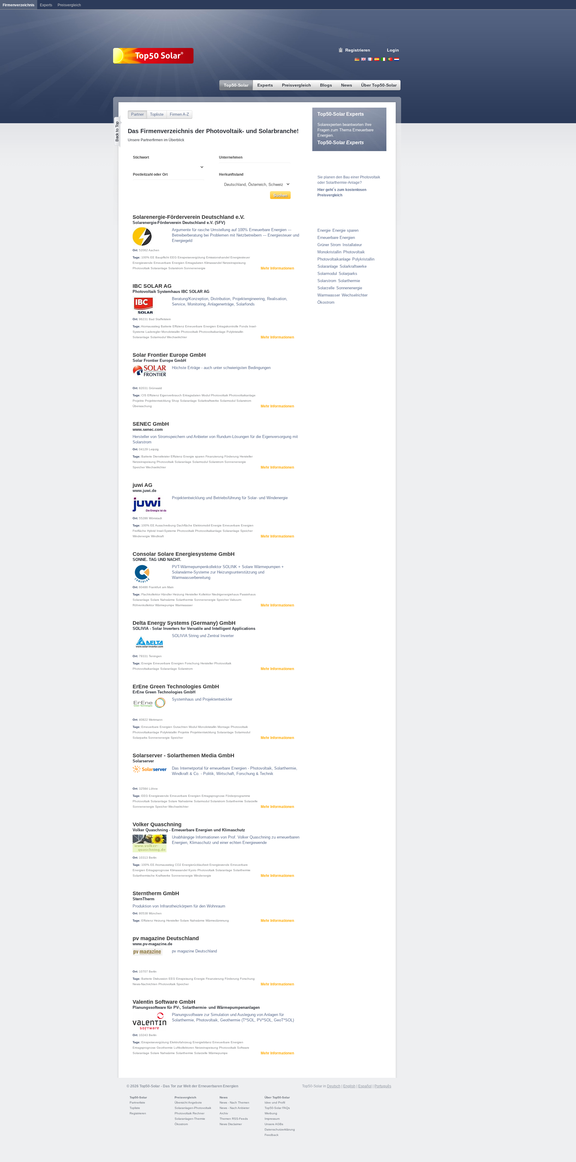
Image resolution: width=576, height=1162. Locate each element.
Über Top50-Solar (277, 1097)
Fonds (243, 326)
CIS (143, 395)
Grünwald (155, 388)
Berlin (153, 857)
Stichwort (141, 157)
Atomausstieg (150, 326)
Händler (166, 594)
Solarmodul (158, 337)
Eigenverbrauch (171, 395)
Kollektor (205, 594)
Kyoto (192, 870)
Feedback (271, 1135)
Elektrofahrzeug (181, 1042)
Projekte (138, 400)
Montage (224, 726)
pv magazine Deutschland (166, 938)
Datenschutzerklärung (280, 1129)
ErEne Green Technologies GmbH (176, 687)
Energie (216, 525)
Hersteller (246, 456)
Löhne (153, 788)
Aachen (153, 250)
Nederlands (396, 59)
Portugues (390, 59)
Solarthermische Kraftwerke (151, 875)
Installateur (352, 245)
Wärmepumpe (164, 605)
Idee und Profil (275, 1102)
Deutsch (357, 59)
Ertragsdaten (194, 262)
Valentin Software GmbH (164, 1002)
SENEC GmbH (151, 424)
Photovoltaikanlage (212, 331)
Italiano (383, 59)
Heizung (178, 594)
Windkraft (157, 536)
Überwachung (142, 406)
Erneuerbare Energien (169, 262)
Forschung (192, 663)
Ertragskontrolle (227, 326)
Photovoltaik (141, 268)
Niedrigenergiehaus (225, 594)
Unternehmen (230, 157)
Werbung (271, 1113)
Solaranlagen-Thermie (190, 1118)
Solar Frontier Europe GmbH (169, 355)
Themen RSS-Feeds (234, 1118)
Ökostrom (325, 302)
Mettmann (156, 719)
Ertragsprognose (213, 795)
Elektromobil (201, 525)
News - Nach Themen (234, 1102)
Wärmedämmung (217, 920)
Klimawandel (213, 262)
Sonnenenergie (195, 268)
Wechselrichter (177, 337)
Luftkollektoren (184, 1047)
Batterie (166, 326)
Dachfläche (184, 525)
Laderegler (153, 331)
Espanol (376, 59)
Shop (175, 400)
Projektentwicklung (158, 400)
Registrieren (357, 50)
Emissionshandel (218, 257)
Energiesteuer (240, 257)
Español (365, 1086)
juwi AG (142, 485)
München (155, 913)
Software (243, 1047)
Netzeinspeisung (234, 262)
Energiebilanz (202, 1042)
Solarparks (140, 737)
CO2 (178, 864)
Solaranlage (159, 268)
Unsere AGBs (274, 1124)
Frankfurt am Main (161, 587)
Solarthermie (184, 599)
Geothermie (165, 1047)
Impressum (272, 1118)
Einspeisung (184, 978)
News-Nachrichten (145, 984)
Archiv (224, 1113)
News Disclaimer (231, 1124)
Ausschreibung (165, 525)
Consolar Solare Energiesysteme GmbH (184, 554)
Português (382, 1086)
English (363, 59)
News (224, 1097)
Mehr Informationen (277, 268)
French (370, 59)
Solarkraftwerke (208, 400)
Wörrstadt (155, 518)
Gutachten (180, 726)
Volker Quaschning (157, 824)
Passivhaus (248, 594)
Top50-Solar (340, 142)
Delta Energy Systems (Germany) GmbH (184, 623)
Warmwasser (184, 605)
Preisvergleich (185, 1097)
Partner (137, 114)
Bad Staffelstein (160, 319)
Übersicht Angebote (188, 1102)
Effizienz (178, 326)
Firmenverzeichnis (18, 5)
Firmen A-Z (179, 114)
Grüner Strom (329, 245)
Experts (46, 5)
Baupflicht (162, 257)
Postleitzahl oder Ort (150, 174)
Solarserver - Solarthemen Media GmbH (183, 755)
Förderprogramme (238, 795)
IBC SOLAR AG (152, 286)
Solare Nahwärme (162, 599)
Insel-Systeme (166, 530)
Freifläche (139, 530)
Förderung (231, 456)
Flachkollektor (150, 594)
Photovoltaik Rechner (189, 1113)
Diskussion (160, 978)
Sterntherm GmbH (156, 893)
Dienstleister (161, 456)
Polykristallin (234, 331)
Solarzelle (251, 801)
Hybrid (151, 530)
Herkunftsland (231, 174)
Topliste (157, 114)
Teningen (155, 656)
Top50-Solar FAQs (277, 1108)
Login (393, 50)
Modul (206, 395)
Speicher (139, 467)
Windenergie (141, 536)
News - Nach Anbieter (234, 1108)
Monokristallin (170, 331)
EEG (173, 257)
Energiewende (143, 262)
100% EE (147, 257)
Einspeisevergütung (191, 257)
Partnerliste (137, 1102)
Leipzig (154, 449)
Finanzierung (215, 456)
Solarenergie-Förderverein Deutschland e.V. (188, 217)
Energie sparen (194, 456)
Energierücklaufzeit (195, 864)
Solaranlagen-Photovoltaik (193, 1108)
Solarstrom (175, 268)
